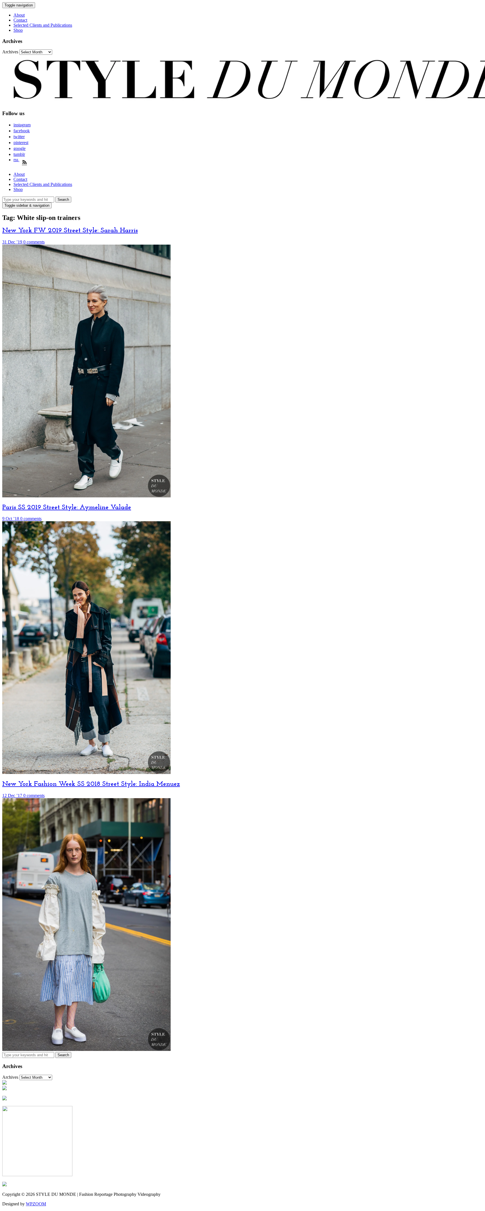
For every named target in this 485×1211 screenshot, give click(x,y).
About (19, 15)
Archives (10, 51)
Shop (18, 30)
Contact (20, 20)
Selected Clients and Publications (42, 25)
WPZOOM (36, 1203)
